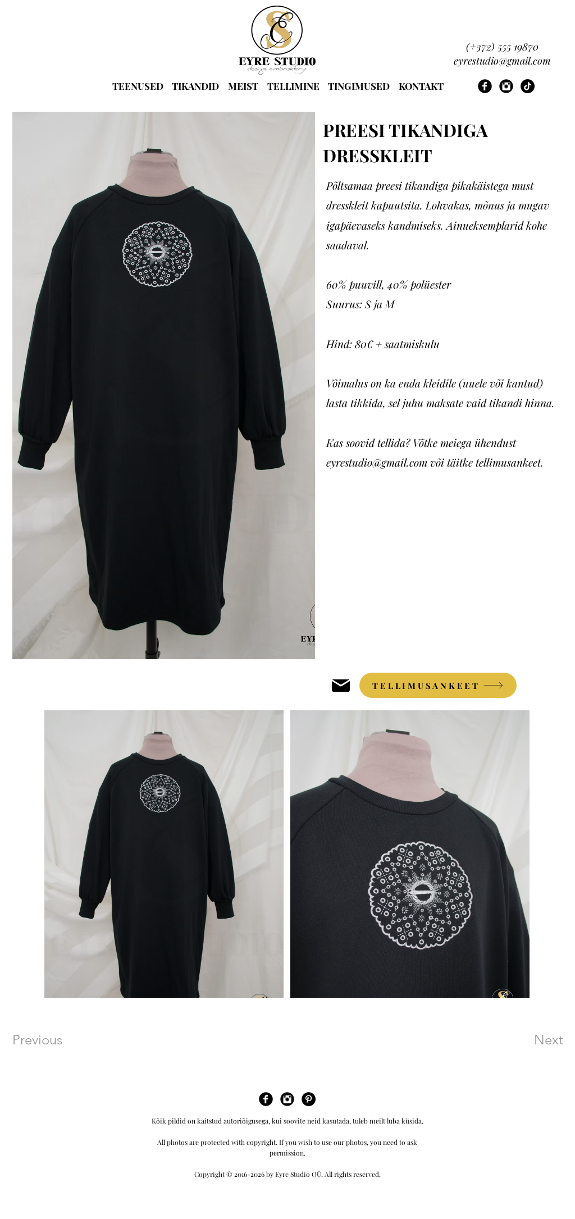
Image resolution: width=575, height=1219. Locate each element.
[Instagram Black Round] (506, 86)
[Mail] (340, 685)
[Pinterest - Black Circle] (309, 1099)
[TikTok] (528, 86)
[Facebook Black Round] (485, 86)
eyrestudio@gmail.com (502, 60)
